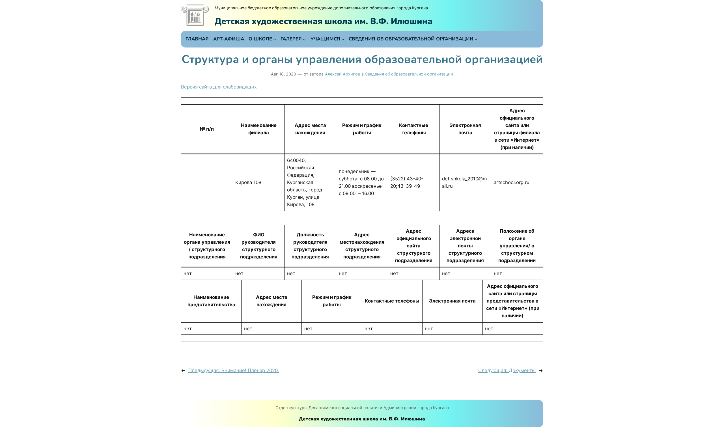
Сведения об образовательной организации (409, 74)
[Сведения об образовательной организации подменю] (476, 39)
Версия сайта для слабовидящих (219, 87)
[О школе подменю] (274, 39)
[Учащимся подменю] (342, 39)
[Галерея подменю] (304, 39)
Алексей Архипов (342, 74)
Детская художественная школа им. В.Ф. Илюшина (323, 21)
